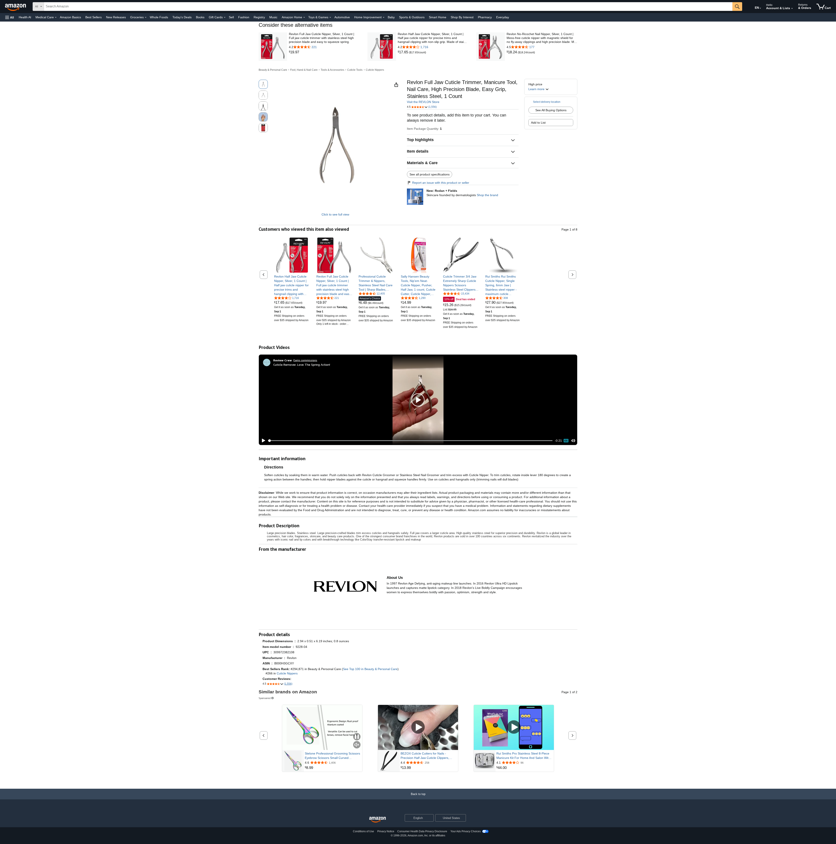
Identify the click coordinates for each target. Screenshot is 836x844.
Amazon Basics (70, 17)
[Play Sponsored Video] (418, 727)
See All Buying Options (550, 110)
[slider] (410, 440)
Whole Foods (159, 17)
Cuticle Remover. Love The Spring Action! (301, 364)
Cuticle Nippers (375, 69)
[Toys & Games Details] (330, 17)
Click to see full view (335, 214)
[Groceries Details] (146, 17)
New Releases (116, 17)
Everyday (502, 17)
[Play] (262, 441)
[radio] (263, 84)
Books (200, 17)
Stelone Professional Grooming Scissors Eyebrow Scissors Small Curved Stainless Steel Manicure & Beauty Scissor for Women (332, 756)
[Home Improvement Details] (383, 17)
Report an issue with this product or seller (440, 182)
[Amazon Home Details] (304, 17)
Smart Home (437, 17)
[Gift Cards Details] (225, 17)
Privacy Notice (385, 831)
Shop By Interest (462, 17)
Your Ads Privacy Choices (465, 831)
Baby (391, 17)
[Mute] (573, 440)
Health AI (25, 17)
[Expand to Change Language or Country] (760, 8)
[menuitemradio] (566, 440)
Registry (259, 17)
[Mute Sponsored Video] (357, 745)
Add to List (538, 122)
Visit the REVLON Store (423, 102)
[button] (9, 17)
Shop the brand (487, 195)
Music (273, 17)
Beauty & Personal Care (273, 69)
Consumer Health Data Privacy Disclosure (422, 831)
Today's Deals (182, 17)
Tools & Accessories (332, 69)
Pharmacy (485, 17)
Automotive (342, 17)
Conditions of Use (363, 831)
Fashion (243, 17)
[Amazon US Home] (377, 819)
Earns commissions (305, 360)
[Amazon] (15, 6)
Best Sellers (93, 17)
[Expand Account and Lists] (792, 8)
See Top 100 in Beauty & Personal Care (370, 669)
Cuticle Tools (354, 69)
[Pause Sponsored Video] (357, 737)
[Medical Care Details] (56, 17)
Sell (231, 17)
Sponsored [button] (265, 698)
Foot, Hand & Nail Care (304, 69)
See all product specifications (430, 174)
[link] (324, 52)
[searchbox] (388, 6)
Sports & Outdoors (412, 17)
